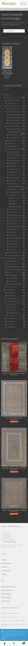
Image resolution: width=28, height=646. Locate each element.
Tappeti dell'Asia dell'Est (13, 126)
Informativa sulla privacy (7, 590)
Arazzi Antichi (8, 94)
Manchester (14, 203)
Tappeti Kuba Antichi (14, 120)
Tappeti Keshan (13, 195)
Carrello (21, 642)
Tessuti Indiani (11, 315)
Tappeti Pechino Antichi (17, 132)
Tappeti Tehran (13, 246)
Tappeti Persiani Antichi (13, 149)
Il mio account (4, 643)
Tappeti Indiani (11, 143)
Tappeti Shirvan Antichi (15, 123)
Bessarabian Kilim (11, 261)
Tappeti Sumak (11, 287)
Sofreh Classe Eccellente (15, 284)
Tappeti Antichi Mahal (14, 155)
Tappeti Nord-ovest (14, 226)
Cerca (14, 643)
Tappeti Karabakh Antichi (15, 114)
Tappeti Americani (12, 103)
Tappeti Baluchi (13, 163)
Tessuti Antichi (9, 290)
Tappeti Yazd (12, 249)
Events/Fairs (4, 567)
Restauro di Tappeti (6, 563)
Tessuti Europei (11, 304)
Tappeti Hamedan (13, 178)
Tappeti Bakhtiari (13, 157)
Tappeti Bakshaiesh (14, 160)
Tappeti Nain (12, 223)
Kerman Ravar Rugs (14, 152)
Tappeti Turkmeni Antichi (13, 255)
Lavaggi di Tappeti (5, 570)
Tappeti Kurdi (12, 209)
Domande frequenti (6, 597)
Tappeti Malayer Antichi (15, 215)
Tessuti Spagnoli (13, 312)
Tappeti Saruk (12, 235)
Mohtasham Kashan (16, 206)
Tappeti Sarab (12, 232)
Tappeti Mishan (13, 221)
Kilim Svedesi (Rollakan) (13, 266)
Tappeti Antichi (9, 97)
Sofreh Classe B (13, 278)
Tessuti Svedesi (11, 321)
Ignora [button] (3, 638)
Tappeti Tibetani (13, 137)
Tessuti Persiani (11, 318)
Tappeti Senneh (13, 241)
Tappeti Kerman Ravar (15, 192)
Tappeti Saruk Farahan (14, 238)
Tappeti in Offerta (5, 601)
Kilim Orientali (11, 264)
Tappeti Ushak (12, 109)
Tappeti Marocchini (12, 146)
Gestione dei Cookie (6, 593)
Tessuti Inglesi (13, 307)
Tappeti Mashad (13, 218)
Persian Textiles (11, 292)
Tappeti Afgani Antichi (13, 100)
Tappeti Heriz (12, 180)
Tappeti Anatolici (11, 106)
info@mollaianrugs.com (10, 541)
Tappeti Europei (11, 140)
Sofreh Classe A (13, 275)
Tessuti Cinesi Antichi (12, 301)
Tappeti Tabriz (13, 244)
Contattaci (3, 574)
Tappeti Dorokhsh (13, 169)
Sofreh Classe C (13, 281)
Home (5, 9)
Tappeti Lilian (12, 212)
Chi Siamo (3, 559)
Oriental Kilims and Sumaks (14, 269)
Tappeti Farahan (13, 172)
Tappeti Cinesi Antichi (14, 129)
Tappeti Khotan (13, 134)
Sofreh (9, 272)
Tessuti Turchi (10, 324)
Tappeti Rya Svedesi (12, 252)
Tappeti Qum (12, 229)
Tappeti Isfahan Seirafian (17, 186)
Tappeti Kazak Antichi (14, 117)
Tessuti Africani (11, 295)
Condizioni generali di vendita (8, 586)
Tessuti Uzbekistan (12, 327)
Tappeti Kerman (13, 189)
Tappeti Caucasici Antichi (13, 112)
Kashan (13, 200)
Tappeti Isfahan (13, 183)
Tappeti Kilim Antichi (10, 258)
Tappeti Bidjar (12, 166)
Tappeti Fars (12, 175)
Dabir (12, 198)
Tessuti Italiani (13, 310)
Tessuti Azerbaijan (12, 298)
